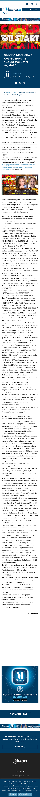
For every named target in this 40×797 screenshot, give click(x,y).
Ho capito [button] (13, 794)
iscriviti (19, 747)
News (17, 73)
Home (9, 92)
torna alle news (19, 714)
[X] (24, 83)
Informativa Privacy (25, 794)
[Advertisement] (20, 641)
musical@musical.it (20, 776)
